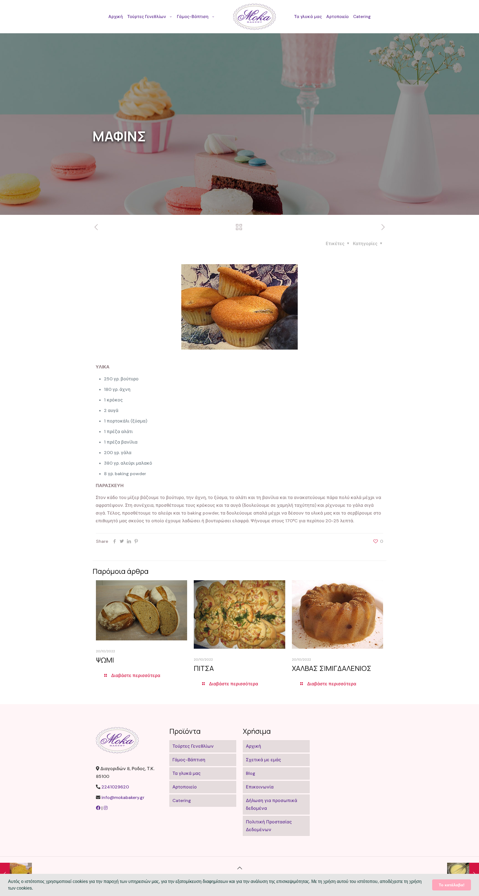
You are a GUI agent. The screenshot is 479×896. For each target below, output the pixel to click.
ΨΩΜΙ (105, 660)
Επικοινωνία (260, 787)
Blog (250, 773)
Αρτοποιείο (184, 787)
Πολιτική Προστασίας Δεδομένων (269, 826)
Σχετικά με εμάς (263, 760)
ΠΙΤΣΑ (204, 668)
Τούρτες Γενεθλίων (193, 746)
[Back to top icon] (239, 868)
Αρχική (253, 746)
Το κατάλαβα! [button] (452, 885)
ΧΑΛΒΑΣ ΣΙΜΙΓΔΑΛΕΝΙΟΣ (331, 668)
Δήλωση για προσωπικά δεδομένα (271, 804)
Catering (181, 800)
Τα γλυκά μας (186, 773)
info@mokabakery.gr (122, 797)
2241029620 (115, 787)
